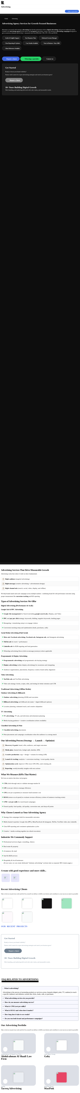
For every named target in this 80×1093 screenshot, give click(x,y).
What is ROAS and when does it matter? (19, 1010)
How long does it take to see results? (17, 1014)
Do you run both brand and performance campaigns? (24, 1018)
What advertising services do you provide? (20, 998)
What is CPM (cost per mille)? (15, 1006)
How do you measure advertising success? (19, 1002)
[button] (11, 38)
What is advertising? (11, 988)
